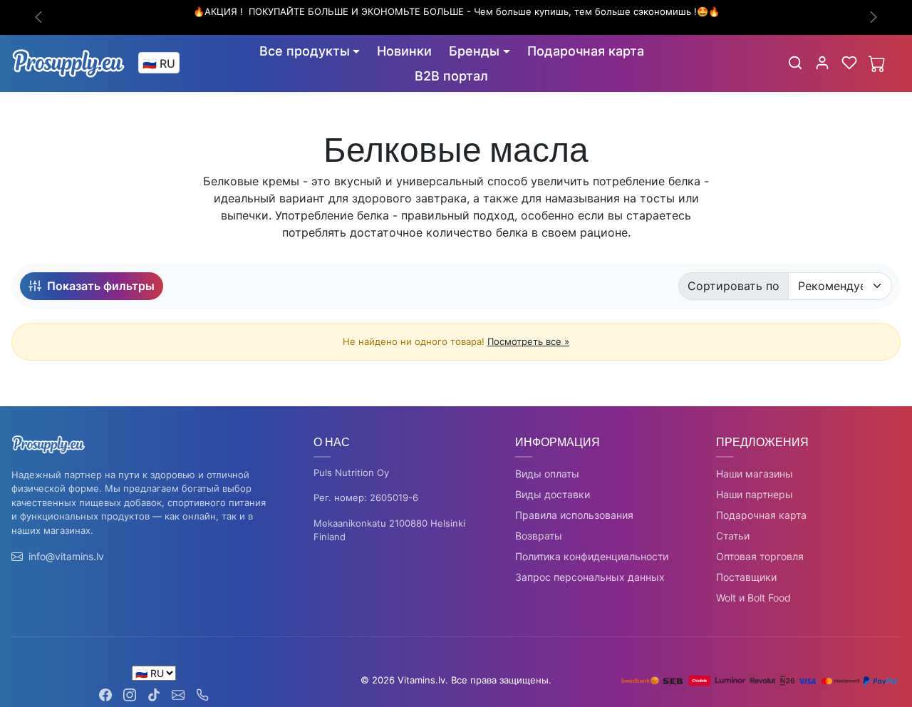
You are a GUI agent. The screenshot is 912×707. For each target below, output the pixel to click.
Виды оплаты (547, 474)
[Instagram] (130, 694)
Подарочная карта (585, 50)
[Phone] (202, 694)
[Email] (178, 694)
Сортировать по (733, 286)
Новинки (404, 50)
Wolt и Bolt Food (753, 598)
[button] (795, 62)
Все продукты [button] (304, 50)
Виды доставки (552, 494)
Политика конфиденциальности (591, 556)
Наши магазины (754, 474)
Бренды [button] (474, 50)
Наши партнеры (754, 494)
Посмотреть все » (528, 341)
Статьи (733, 536)
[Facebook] (105, 694)
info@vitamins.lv (66, 556)
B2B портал (451, 75)
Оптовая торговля (760, 556)
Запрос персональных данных (590, 577)
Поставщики (746, 577)
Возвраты (538, 536)
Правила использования (574, 515)
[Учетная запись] (822, 62)
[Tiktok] (154, 694)
